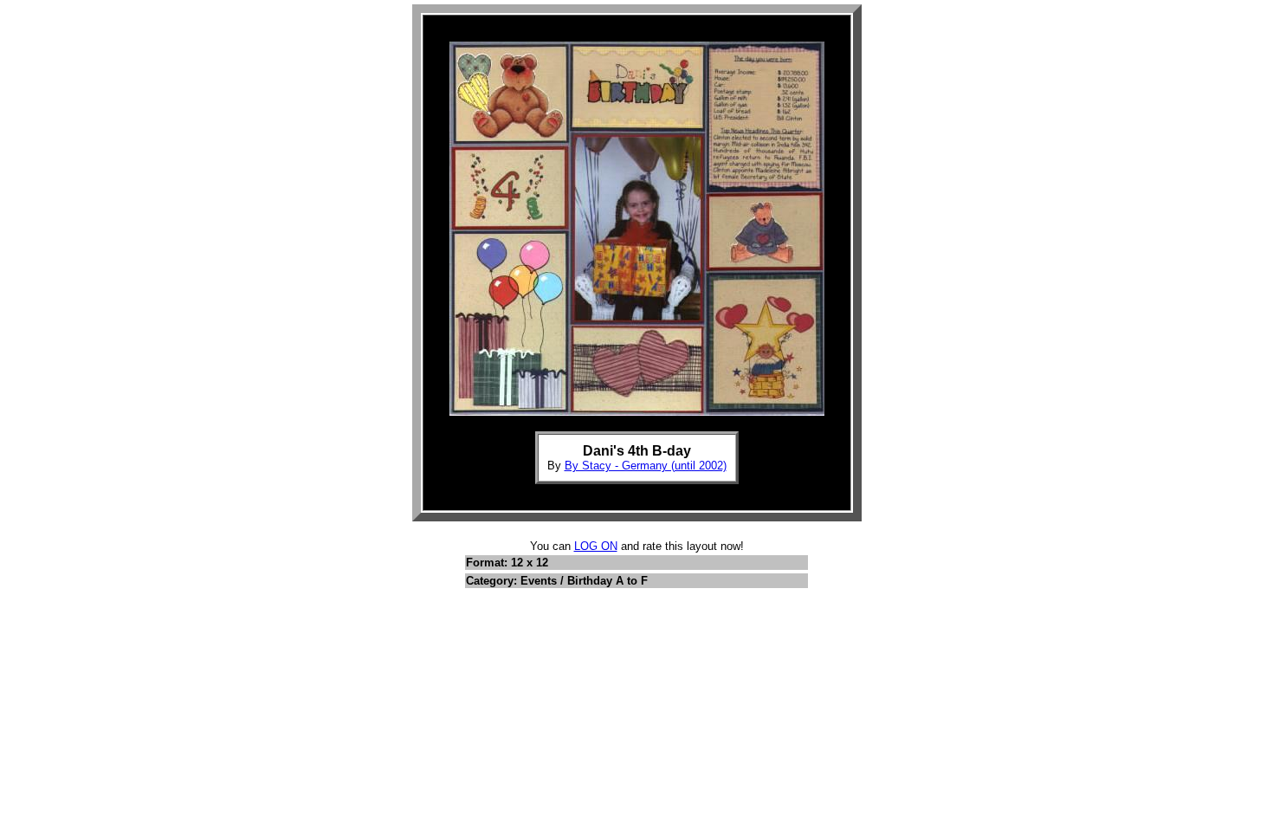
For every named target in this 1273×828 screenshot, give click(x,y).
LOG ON (595, 546)
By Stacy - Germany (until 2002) (646, 465)
